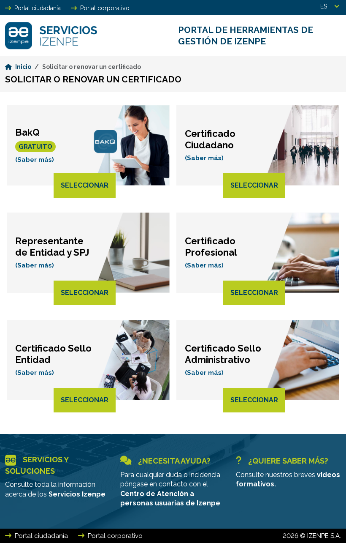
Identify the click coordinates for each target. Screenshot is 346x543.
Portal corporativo (105, 8)
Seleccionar (84, 185)
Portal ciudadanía (37, 8)
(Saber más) (34, 160)
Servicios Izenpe (77, 494)
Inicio (23, 66)
